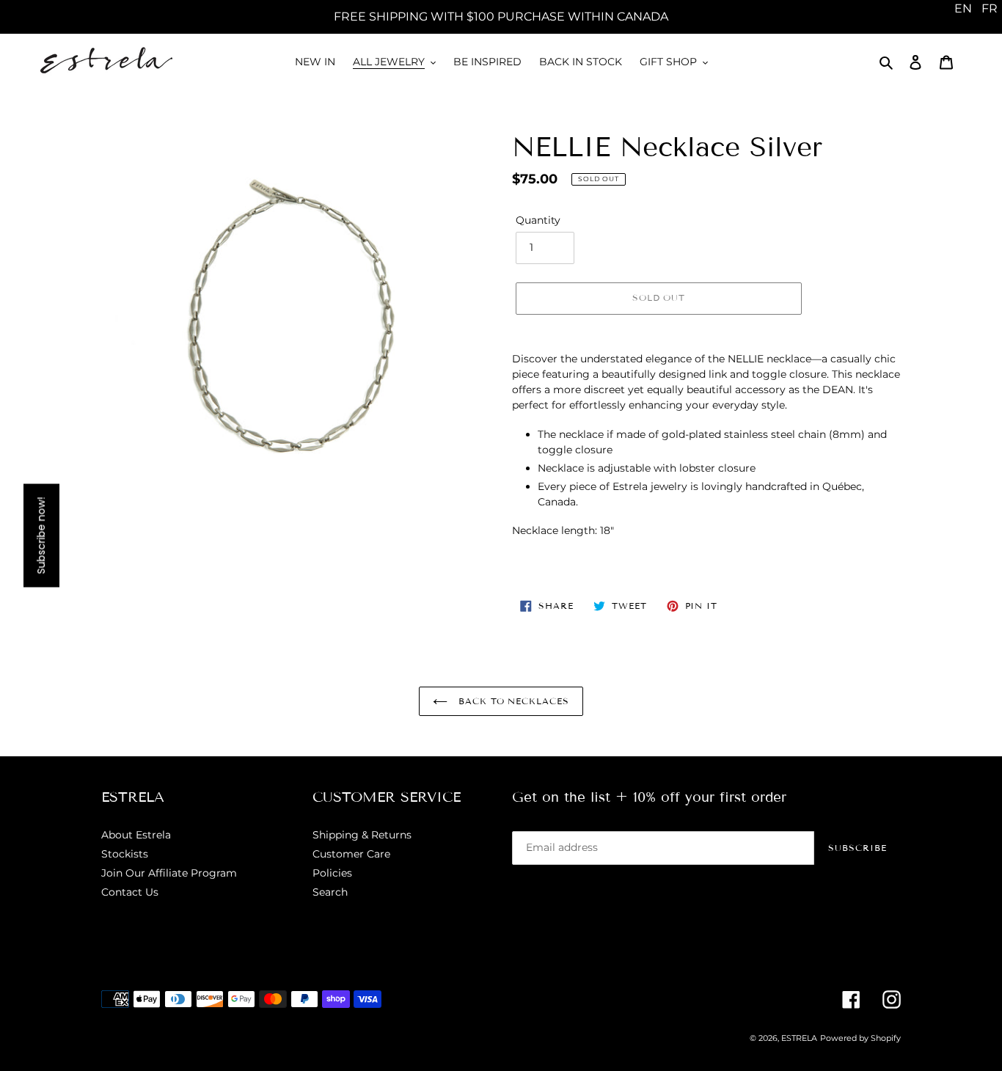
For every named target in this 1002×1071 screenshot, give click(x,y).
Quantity (538, 220)
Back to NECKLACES (512, 700)
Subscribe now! (41, 535)
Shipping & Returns (362, 834)
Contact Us (129, 892)
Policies (332, 873)
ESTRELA (799, 1038)
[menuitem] (963, 9)
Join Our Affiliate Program (169, 873)
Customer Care (351, 853)
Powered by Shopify (860, 1038)
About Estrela (136, 834)
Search (330, 892)
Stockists (124, 853)
